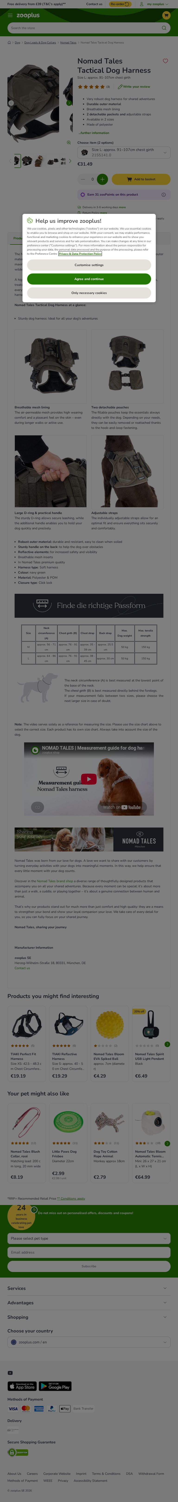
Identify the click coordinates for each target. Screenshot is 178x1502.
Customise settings (89, 265)
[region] (89, 258)
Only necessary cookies (89, 292)
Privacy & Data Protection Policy (80, 253)
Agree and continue (89, 279)
